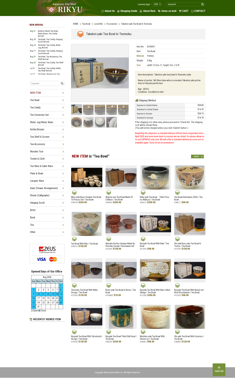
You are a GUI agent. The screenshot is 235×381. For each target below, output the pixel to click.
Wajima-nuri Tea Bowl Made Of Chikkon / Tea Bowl (119, 198)
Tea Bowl (86, 24)
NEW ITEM (35, 92)
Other (32, 232)
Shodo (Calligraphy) (39, 195)
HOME (75, 24)
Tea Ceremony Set (39, 114)
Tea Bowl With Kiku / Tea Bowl (84, 243)
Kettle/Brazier (37, 129)
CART (185, 10)
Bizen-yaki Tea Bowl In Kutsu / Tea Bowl (121, 291)
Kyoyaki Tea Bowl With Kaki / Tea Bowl (154, 244)
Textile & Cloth (37, 158)
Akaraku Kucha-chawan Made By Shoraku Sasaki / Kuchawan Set (120, 244)
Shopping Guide (128, 10)
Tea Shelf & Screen (39, 136)
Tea (32, 224)
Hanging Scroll (37, 202)
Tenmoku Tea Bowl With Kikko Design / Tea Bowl (84, 291)
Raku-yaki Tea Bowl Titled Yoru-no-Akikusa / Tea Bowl (155, 198)
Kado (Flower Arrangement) (44, 188)
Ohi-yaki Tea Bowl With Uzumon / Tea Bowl (189, 337)
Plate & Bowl (36, 173)
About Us (110, 10)
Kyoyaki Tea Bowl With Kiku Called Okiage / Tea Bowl (155, 291)
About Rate (149, 10)
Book (32, 217)
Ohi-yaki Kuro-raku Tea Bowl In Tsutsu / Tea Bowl (187, 244)
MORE (196, 156)
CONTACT (199, 10)
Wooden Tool (36, 151)
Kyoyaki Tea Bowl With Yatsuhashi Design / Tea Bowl (86, 337)
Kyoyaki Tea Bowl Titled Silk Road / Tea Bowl (121, 337)
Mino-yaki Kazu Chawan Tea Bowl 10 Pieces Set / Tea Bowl (86, 198)
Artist (32, 210)
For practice (112, 24)
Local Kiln (98, 24)
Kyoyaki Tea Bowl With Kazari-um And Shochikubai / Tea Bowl (189, 291)
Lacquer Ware (37, 180)
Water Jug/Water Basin (41, 122)
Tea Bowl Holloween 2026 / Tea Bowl (188, 198)
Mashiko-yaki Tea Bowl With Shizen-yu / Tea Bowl (152, 337)
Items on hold (168, 10)
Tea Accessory (37, 144)
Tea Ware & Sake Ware (41, 166)
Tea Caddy (35, 107)
